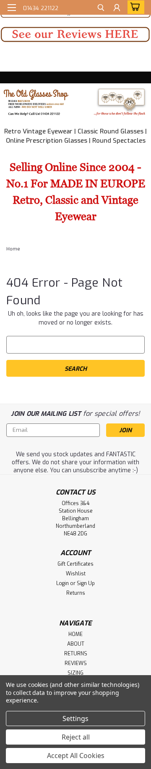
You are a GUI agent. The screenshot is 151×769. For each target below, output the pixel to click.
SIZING (75, 673)
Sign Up (86, 583)
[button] (75, 35)
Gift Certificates (75, 564)
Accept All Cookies (75, 755)
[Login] (117, 8)
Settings (75, 718)
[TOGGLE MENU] (11, 7)
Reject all (76, 737)
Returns (75, 593)
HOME (75, 634)
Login (62, 583)
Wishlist (76, 573)
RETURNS (75, 653)
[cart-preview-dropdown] (134, 7)
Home (13, 249)
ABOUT (75, 644)
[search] (101, 8)
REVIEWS (76, 663)
